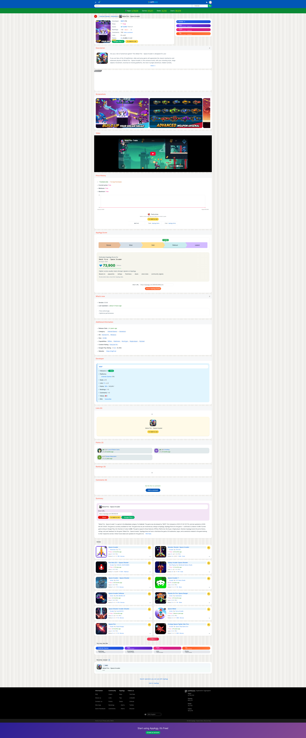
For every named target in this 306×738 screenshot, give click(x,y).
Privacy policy (106, 720)
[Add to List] (149, 547)
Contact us (98, 701)
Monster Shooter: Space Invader (178, 547)
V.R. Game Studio (180, 580)
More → (153, 639)
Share (104, 517)
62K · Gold (182, 556)
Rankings (111, 705)
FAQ (96, 694)
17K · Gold (180, 571)
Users (110, 694)
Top (120, 698)
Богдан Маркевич (111, 456)
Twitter (131, 705)
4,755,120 (135, 11)
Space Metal (172, 609)
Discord (131, 708)
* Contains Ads (103, 182)
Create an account (153, 732)
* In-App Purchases (116, 182)
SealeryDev (178, 595)
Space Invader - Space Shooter (119, 578)
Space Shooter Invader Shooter (119, 609)
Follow (111, 370)
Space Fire (112, 624)
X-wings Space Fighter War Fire (178, 624)
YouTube (132, 694)
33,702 (164, 11)
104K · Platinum (124, 571)
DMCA (112, 720)
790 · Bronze (121, 556)
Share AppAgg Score (153, 288)
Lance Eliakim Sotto (114, 449)
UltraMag (167, 449)
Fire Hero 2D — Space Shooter (119, 562)
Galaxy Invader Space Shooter (178, 562)
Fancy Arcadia (179, 611)
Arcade (170, 549)
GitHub (131, 701)
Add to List (132, 41)
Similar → (182, 21)
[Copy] (209, 48)
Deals (121, 701)
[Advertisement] (144, 80)
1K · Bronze (120, 587)
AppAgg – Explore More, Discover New (201, 720)
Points (111, 701)
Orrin (117, 580)
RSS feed (148, 534)
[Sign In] (210, 2)
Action (110, 580)
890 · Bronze (180, 618)
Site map (98, 705)
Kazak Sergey (120, 626)
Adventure (112, 549)
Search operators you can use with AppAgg (154, 679)
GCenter (178, 549)
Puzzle (111, 626)
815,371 (150, 11)
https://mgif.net (111, 351)
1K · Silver (179, 587)
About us (98, 698)
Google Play (117, 41)
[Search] (210, 5)
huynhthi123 (120, 611)
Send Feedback (100, 708)
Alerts (123, 705)
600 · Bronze (180, 633)
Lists (110, 698)
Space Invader (113, 547)
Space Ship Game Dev (182, 626)
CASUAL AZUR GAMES (123, 565)
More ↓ (153, 65)
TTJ (119, 549)
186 (106, 386)
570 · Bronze (121, 602)
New (120, 694)
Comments (112, 708)
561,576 (178, 11)
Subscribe (108, 399)
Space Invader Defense (116, 593)
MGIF (100, 366)
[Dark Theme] (207, 2)
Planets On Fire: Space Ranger (178, 593)
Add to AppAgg (154, 683)
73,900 (127, 27)
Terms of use (98, 720)
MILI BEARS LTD (120, 595)
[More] (150, 556)
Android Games (106, 376)
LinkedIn (132, 698)
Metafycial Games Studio (185, 565)
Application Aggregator (203, 690)
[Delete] (109, 660)
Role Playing (172, 565)
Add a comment (128, 32)
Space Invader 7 (173, 578)
